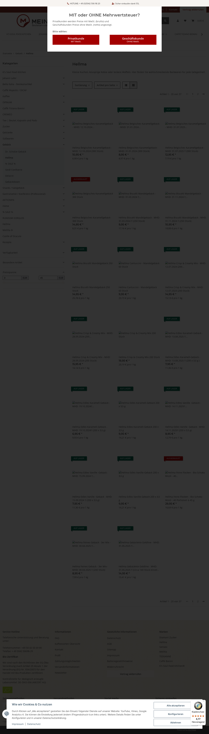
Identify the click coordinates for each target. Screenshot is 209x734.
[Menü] (204, 702)
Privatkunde (76, 40)
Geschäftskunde (133, 40)
